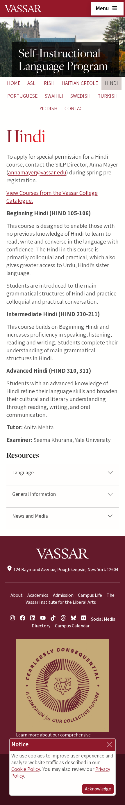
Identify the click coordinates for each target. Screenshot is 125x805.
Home (13, 83)
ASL (31, 83)
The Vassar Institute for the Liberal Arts (70, 598)
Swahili (53, 96)
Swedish (80, 96)
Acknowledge (98, 789)
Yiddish (49, 108)
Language (23, 472)
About (16, 595)
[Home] (23, 8)
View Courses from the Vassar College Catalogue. (52, 197)
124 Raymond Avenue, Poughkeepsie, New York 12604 (65, 569)
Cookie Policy (25, 769)
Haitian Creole (80, 83)
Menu (103, 8)
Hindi (111, 83)
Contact (75, 108)
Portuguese (22, 96)
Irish (48, 83)
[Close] (109, 744)
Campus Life (90, 595)
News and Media (30, 516)
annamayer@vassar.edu (37, 172)
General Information (34, 494)
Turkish (108, 96)
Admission (63, 595)
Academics (37, 595)
